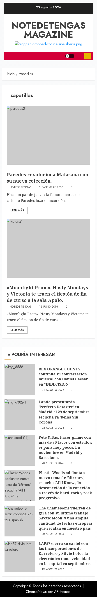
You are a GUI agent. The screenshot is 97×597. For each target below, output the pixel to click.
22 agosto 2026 (53, 428)
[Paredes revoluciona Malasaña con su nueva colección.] (48, 135)
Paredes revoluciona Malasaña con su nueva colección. (47, 177)
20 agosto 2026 (53, 463)
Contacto (87, 56)
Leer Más (17, 210)
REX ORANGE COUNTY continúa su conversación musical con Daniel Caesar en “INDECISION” (63, 377)
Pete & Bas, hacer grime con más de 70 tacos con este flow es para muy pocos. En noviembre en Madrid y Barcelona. (65, 447)
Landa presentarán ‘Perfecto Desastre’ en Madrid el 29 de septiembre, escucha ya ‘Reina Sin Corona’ (65, 412)
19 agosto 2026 (53, 569)
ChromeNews (36, 591)
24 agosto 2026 (53, 390)
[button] (79, 56)
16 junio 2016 (48, 307)
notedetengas (21, 187)
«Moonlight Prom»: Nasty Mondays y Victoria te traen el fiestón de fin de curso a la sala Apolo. (47, 293)
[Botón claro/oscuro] (69, 56)
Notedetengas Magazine (49, 30)
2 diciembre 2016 (51, 187)
